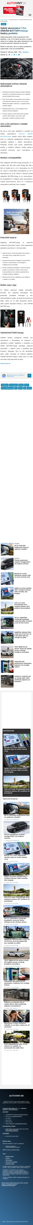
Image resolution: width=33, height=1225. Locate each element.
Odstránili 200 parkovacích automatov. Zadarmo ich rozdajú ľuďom (23, 664)
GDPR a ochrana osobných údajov (11, 1149)
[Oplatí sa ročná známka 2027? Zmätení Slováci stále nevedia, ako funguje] (7, 598)
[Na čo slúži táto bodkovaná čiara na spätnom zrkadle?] (7, 554)
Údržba (29, 388)
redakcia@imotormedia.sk (21, 1123)
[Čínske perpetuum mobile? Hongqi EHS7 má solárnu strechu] (7, 569)
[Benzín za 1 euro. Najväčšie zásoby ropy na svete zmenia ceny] (7, 584)
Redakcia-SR (16, 819)
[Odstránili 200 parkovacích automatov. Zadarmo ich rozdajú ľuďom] (7, 672)
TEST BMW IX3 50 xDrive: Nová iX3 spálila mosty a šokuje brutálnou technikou (23, 649)
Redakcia (26, 52)
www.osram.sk (5, 363)
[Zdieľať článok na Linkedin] (14, 54)
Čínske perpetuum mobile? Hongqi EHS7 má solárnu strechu (22, 562)
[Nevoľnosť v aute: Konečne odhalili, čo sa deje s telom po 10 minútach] (16, 1022)
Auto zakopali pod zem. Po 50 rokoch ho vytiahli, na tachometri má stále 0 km (15, 1046)
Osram (26, 385)
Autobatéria (5, 385)
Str (24, 388)
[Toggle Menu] (30, 15)
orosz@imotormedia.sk (17, 1116)
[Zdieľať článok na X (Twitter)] (12, 54)
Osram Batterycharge (7, 388)
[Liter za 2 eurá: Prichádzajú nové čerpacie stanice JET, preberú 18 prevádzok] (7, 613)
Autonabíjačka (13, 385)
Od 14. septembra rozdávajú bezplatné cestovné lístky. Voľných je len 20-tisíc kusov (23, 620)
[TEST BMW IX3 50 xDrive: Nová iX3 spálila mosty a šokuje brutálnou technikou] (7, 657)
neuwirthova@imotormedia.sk (13, 1147)
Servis (20, 388)
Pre (16, 388)
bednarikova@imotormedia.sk (21, 1114)
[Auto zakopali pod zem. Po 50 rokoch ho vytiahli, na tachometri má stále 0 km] (16, 1043)
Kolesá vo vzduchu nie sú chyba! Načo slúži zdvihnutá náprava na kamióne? (22, 678)
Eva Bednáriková (17, 966)
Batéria (21, 385)
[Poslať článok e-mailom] (19, 54)
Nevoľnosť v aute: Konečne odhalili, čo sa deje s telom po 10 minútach (17, 1025)
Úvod (1, 19)
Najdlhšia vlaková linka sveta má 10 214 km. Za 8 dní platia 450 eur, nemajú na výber (22, 634)
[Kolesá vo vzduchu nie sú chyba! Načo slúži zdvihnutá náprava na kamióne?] (7, 687)
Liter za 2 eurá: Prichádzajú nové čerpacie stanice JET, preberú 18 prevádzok (22, 605)
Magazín (6, 19)
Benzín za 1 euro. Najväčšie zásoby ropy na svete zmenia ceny (22, 575)
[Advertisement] (16, 468)
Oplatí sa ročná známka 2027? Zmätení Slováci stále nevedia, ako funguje (22, 590)
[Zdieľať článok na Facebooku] (9, 54)
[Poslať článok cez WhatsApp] (16, 54)
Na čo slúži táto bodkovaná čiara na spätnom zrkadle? (21, 547)
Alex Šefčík (15, 753)
